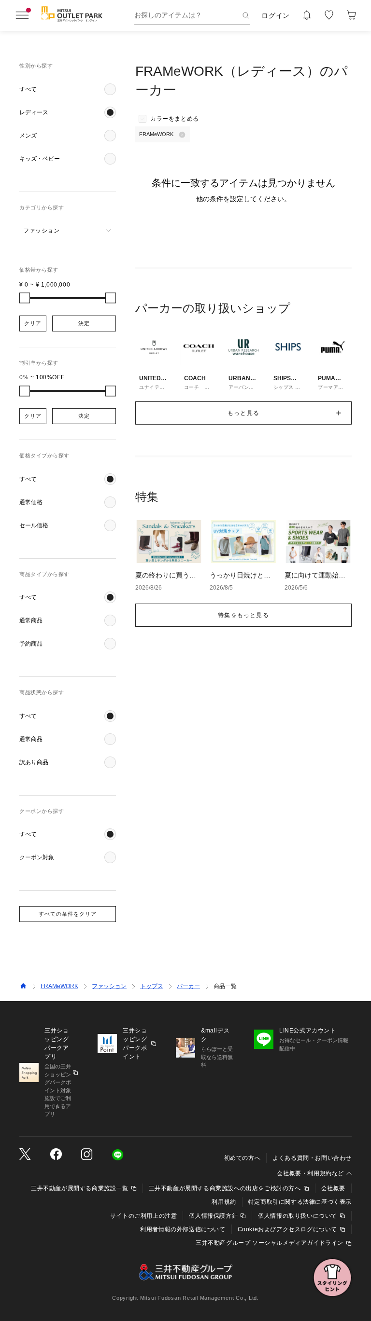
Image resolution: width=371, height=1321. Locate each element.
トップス (151, 986)
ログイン (275, 15)
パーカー (188, 986)
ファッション (109, 986)
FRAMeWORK (59, 986)
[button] (67, 89)
